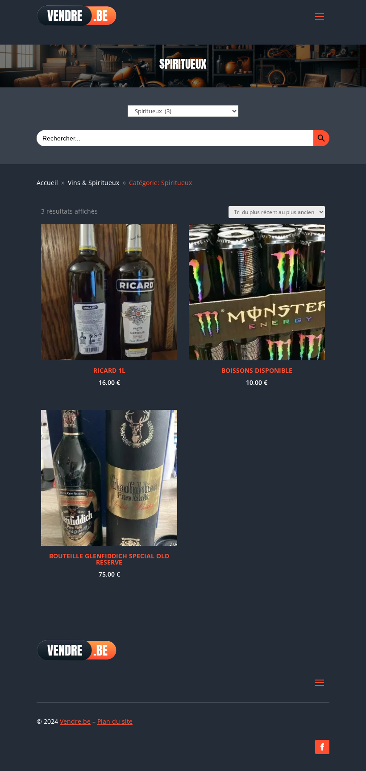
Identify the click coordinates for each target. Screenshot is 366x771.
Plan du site (115, 721)
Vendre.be (75, 721)
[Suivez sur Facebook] (322, 747)
